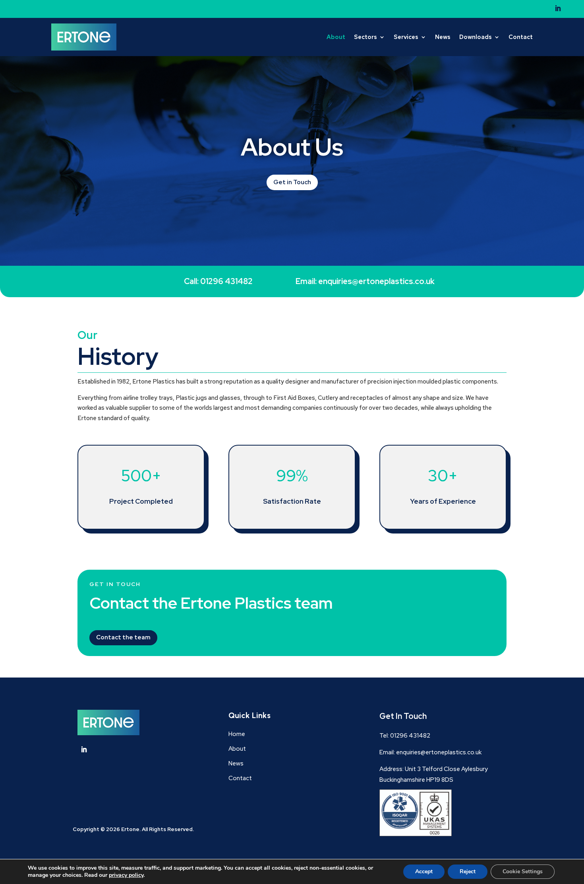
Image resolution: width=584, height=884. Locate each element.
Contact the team (123, 637)
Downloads (475, 37)
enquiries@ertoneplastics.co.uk (376, 281)
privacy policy (126, 875)
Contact (521, 37)
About (336, 37)
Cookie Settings (523, 871)
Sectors (365, 37)
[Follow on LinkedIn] (557, 8)
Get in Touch (292, 182)
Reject (468, 871)
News (443, 37)
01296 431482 (410, 736)
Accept (424, 871)
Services (406, 37)
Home (236, 734)
